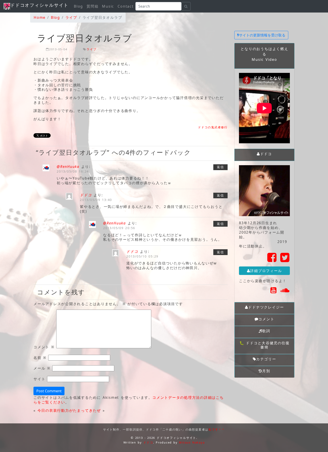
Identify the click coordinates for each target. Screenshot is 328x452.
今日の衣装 (47, 410)
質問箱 (92, 6)
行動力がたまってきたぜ (79, 410)
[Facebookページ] (272, 260)
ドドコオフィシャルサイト (39, 5)
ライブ (91, 49)
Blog (78, 6)
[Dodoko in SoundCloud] (285, 291)
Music (108, 6)
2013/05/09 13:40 (96, 200)
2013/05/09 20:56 (119, 228)
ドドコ (86, 194)
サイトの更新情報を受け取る (262, 35)
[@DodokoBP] (285, 260)
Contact (125, 6)
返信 (220, 167)
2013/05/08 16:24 (73, 171)
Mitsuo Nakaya (192, 442)
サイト (39, 379)
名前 (39, 357)
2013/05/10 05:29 (142, 256)
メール (41, 368)
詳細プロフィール (266, 270)
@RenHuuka (68, 166)
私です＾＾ (216, 429)
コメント (43, 347)
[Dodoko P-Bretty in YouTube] (273, 291)
